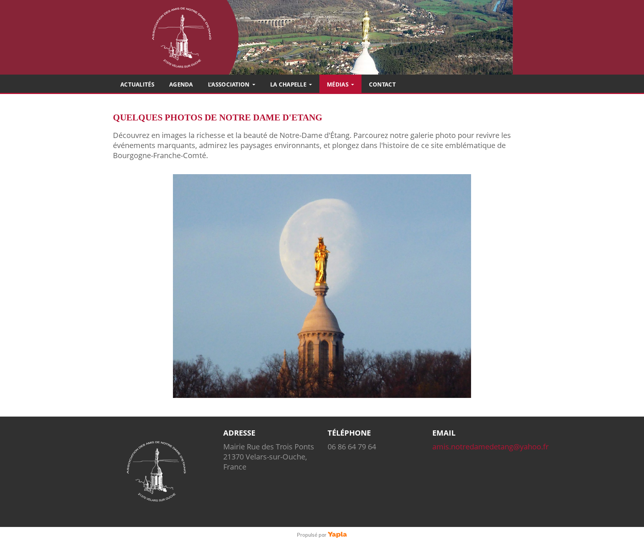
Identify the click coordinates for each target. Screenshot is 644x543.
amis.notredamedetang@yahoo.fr (490, 447)
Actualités (137, 84)
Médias (337, 84)
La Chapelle (288, 84)
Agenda (181, 84)
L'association (229, 84)
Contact (382, 84)
